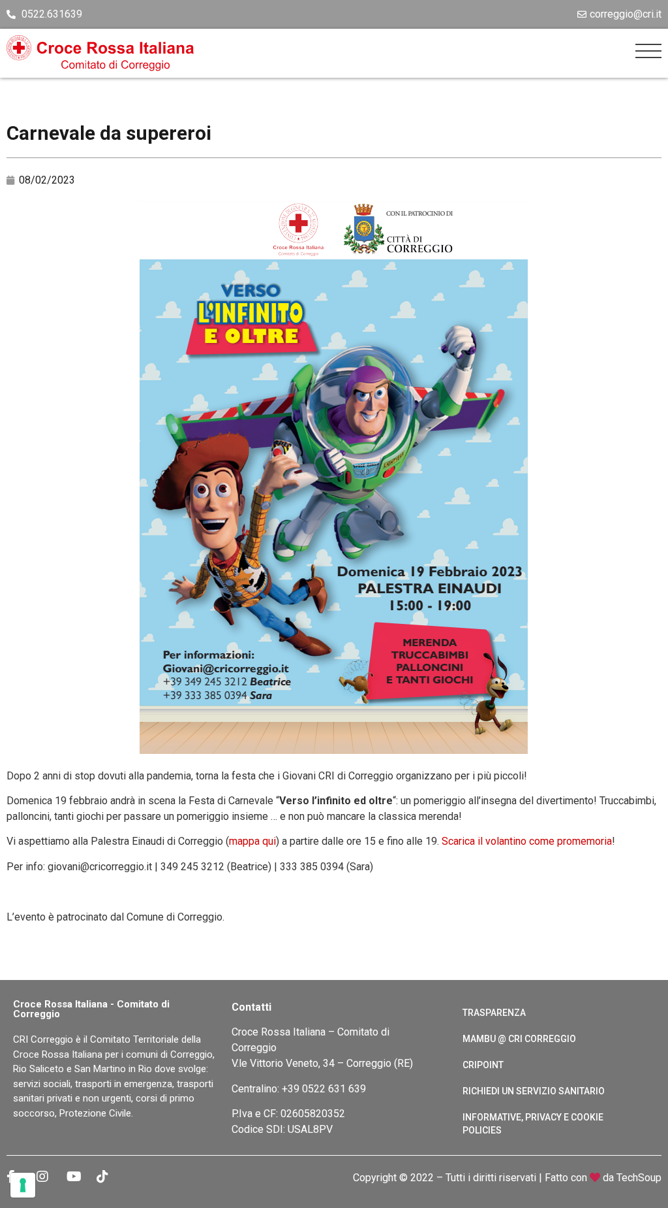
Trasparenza (494, 1012)
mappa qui (252, 841)
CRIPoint (483, 1065)
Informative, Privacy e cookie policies (533, 1123)
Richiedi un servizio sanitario (534, 1091)
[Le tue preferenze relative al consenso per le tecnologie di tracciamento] (22, 1185)
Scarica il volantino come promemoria (527, 841)
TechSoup (638, 1177)
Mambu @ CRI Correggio (519, 1039)
